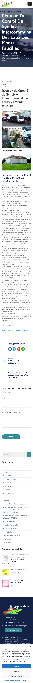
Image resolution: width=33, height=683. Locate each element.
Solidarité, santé (10, 493)
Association (8, 500)
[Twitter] (14, 349)
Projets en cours (9, 542)
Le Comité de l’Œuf (11, 525)
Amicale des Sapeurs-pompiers (16, 504)
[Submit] (29, 454)
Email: (16, 626)
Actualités (14, 53)
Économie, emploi (11, 479)
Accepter (16, 666)
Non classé (8, 539)
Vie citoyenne (10, 497)
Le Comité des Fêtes (12, 529)
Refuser (16, 671)
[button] (30, 646)
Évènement (9, 483)
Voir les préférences (16, 676)
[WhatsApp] (23, 349)
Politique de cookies (9, 680)
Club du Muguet (11, 522)
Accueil (4, 53)
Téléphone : (14, 623)
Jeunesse (8, 486)
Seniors (7, 490)
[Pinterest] (19, 349)
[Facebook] (10, 349)
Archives (23, 53)
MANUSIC (8, 532)
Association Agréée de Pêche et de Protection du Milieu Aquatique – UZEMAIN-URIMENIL (16, 509)
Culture (8, 476)
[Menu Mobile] (29, 4)
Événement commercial (12, 536)
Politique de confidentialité (22, 680)
